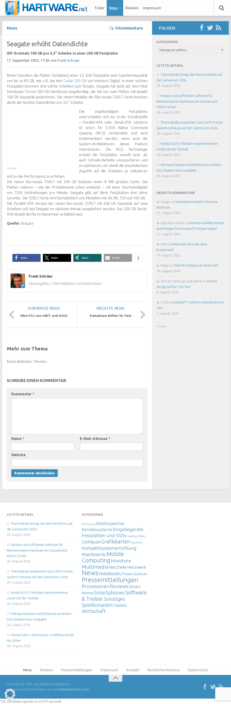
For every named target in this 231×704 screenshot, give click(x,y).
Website (18, 455)
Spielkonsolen (97, 605)
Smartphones (109, 592)
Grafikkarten (115, 541)
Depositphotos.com (74, 689)
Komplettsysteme (100, 548)
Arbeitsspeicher (110, 523)
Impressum (152, 8)
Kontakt (132, 670)
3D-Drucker (88, 524)
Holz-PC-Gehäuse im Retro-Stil (196, 265)
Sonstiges (114, 599)
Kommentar (22, 394)
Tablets (120, 605)
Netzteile (118, 567)
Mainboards (94, 554)
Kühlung (127, 548)
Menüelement (47, 8)
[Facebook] (201, 28)
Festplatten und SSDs (104, 535)
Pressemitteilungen (110, 579)
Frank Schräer (68, 60)
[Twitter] (210, 28)
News (113, 8)
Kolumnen (137, 542)
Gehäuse (91, 541)
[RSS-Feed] (218, 28)
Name (17, 439)
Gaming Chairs (136, 536)
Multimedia (95, 567)
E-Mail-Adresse (95, 439)
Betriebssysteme (97, 529)
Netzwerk (136, 567)
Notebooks (110, 573)
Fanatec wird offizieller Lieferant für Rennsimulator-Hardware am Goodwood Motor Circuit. (187, 101)
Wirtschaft (94, 611)
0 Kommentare (129, 28)
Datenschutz (198, 670)
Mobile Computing (103, 557)
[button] (26, 258)
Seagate (27, 223)
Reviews (132, 8)
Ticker (99, 8)
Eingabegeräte (128, 529)
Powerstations (134, 574)
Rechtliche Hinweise (164, 670)
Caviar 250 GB (74, 81)
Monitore (121, 560)
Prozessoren (95, 586)
